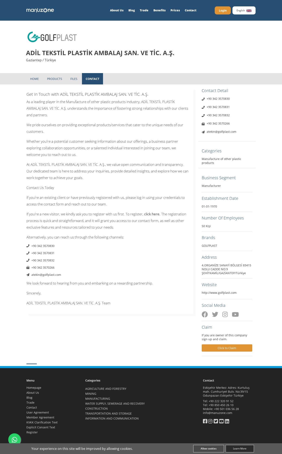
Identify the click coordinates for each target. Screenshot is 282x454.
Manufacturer (211, 186)
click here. (152, 214)
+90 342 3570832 (43, 260)
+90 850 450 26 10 (221, 405)
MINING (90, 394)
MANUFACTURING (97, 399)
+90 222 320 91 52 (221, 401)
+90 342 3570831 (43, 253)
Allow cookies (209, 448)
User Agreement (37, 412)
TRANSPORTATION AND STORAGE (108, 413)
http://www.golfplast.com (219, 293)
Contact (190, 10)
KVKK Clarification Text (42, 422)
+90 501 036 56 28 (226, 409)
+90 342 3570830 (43, 246)
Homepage (33, 388)
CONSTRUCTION (96, 408)
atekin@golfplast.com (46, 275)
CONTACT (92, 79)
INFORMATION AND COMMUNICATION (112, 418)
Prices (175, 10)
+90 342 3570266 (43, 267)
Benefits (159, 10)
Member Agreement (40, 417)
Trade (144, 10)
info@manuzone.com (217, 413)
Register (32, 432)
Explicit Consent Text (40, 427)
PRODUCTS (54, 79)
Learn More (239, 448)
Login (223, 10)
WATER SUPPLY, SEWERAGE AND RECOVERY (115, 403)
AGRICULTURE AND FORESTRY (105, 389)
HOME (34, 79)
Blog (131, 10)
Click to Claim (227, 348)
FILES (73, 79)
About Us (116, 10)
